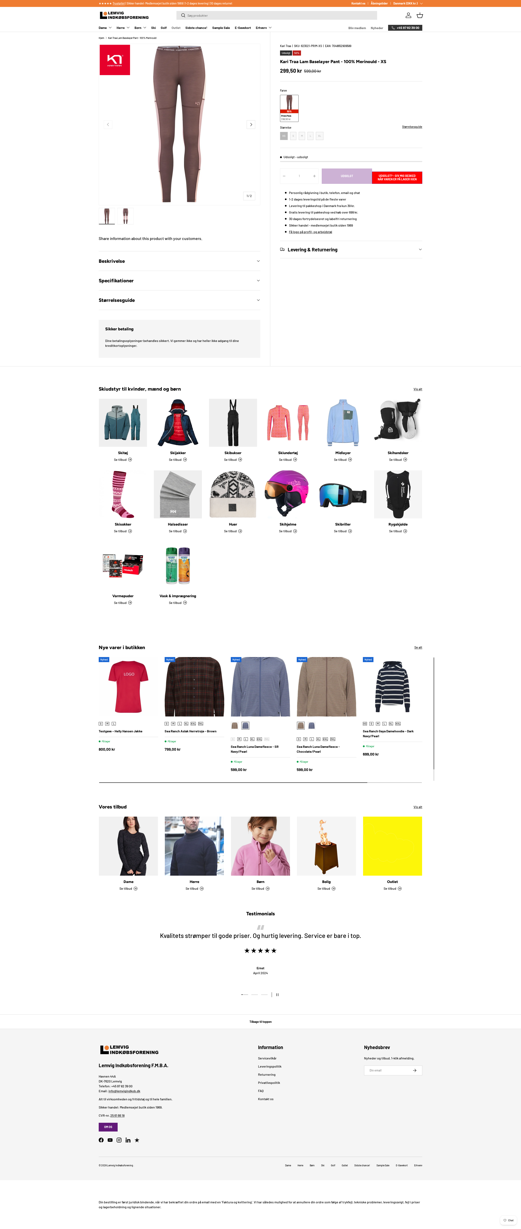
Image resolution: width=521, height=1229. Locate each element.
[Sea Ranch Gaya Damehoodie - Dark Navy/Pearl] (392, 686)
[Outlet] (392, 846)
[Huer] (233, 494)
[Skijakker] (178, 423)
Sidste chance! (196, 28)
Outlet (176, 28)
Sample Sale (221, 28)
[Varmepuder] (123, 566)
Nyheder (377, 28)
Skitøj (123, 453)
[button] (419, 15)
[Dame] (128, 846)
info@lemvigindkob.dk (124, 1091)
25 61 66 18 (117, 1115)
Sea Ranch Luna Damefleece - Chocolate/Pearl (318, 749)
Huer (233, 524)
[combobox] (276, 15)
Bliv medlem (357, 28)
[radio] (289, 108)
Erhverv (261, 28)
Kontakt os (358, 3)
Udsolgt (347, 176)
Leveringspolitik (269, 1066)
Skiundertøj (288, 453)
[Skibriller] (343, 494)
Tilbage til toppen (261, 1021)
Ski (153, 28)
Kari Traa (285, 46)
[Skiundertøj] (288, 423)
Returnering (267, 1074)
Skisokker (123, 524)
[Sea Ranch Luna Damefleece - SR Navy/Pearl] (260, 686)
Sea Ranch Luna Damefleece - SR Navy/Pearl (255, 749)
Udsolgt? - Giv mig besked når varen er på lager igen (397, 177)
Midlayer (343, 453)
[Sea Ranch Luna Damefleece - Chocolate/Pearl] (326, 686)
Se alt (418, 647)
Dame (103, 28)
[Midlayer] (343, 423)
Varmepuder (123, 596)
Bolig (326, 882)
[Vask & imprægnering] (178, 566)
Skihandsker (398, 453)
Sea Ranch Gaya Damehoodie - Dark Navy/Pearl (388, 733)
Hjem (101, 37)
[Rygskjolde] (398, 494)
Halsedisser (178, 524)
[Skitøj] (123, 423)
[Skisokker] (123, 494)
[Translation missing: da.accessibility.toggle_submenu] (110, 27)
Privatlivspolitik (269, 1082)
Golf (164, 28)
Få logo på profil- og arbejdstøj (310, 231)
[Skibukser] (233, 423)
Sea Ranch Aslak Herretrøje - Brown (191, 731)
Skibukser (232, 453)
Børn (138, 28)
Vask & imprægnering (178, 596)
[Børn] (260, 846)
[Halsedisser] (178, 494)
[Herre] (194, 846)
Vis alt (418, 389)
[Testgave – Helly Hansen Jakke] (128, 686)
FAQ (261, 1091)
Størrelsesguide (412, 126)
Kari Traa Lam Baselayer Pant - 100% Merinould (132, 37)
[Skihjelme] (288, 494)
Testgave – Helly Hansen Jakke (120, 731)
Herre (121, 28)
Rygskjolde (398, 524)
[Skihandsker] (398, 423)
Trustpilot (119, 3)
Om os (108, 1127)
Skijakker (178, 453)
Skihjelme (288, 524)
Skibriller (343, 524)
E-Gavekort (243, 28)
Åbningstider (379, 3)
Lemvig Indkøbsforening (120, 1165)
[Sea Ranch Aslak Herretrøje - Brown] (194, 686)
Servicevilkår (267, 1058)
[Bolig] (326, 846)
